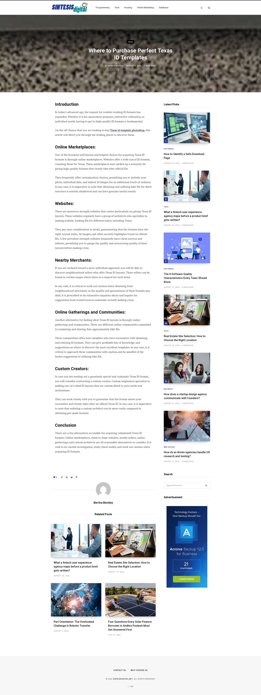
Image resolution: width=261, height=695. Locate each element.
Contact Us (119, 670)
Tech (130, 42)
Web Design (169, 447)
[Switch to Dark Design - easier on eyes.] (201, 8)
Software (169, 149)
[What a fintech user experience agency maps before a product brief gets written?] (76, 540)
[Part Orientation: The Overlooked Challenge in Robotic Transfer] (76, 599)
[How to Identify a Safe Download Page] (187, 128)
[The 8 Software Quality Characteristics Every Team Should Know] (187, 248)
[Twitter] (37, 118)
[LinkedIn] (37, 133)
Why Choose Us (139, 670)
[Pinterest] (37, 126)
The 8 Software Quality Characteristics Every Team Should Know (185, 278)
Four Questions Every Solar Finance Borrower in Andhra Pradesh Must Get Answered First (130, 625)
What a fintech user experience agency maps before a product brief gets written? (76, 566)
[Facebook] (37, 111)
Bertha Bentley (116, 66)
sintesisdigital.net (123, 679)
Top (131, 687)
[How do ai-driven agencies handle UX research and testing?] (187, 426)
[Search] (208, 8)
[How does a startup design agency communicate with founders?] (187, 368)
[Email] (37, 140)
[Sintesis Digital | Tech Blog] (70, 7)
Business (168, 389)
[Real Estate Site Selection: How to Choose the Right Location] (130, 540)
